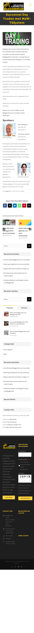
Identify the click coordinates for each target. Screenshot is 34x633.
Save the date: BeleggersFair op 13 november (9, 230)
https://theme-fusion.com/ (14, 427)
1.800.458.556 (12, 419)
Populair (10, 308)
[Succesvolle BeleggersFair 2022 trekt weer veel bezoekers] (6, 322)
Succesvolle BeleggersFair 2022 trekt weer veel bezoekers (19, 323)
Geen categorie (8, 350)
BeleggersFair (8, 191)
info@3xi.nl (8, 538)
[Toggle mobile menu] (30, 5)
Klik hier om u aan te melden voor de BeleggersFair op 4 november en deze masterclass (13, 113)
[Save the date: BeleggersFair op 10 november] (6, 332)
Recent (24, 308)
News (22, 191)
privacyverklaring (23, 493)
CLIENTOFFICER (20, 561)
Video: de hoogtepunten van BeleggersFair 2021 (18, 313)
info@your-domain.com (14, 425)
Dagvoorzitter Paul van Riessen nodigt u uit (16, 269)
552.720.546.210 (12, 422)
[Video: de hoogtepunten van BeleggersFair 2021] (6, 313)
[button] (4, 229)
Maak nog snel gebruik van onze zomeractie (16, 264)
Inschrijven (25, 498)
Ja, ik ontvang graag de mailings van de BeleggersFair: (25, 465)
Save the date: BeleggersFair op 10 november (20, 332)
